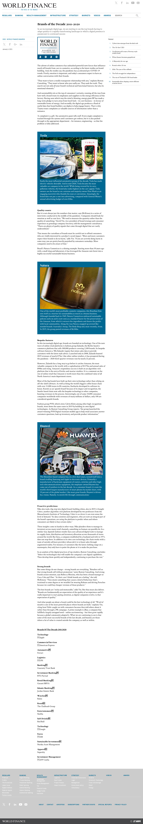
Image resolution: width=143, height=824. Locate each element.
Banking (19, 15)
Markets (86, 15)
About (41, 804)
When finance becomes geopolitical (123, 57)
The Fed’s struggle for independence (123, 73)
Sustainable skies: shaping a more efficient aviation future (125, 82)
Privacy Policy (121, 804)
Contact (50, 804)
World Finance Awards (16, 39)
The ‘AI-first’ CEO (118, 47)
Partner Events (88, 804)
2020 (4, 39)
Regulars (7, 15)
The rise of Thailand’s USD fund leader (124, 77)
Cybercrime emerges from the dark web (125, 43)
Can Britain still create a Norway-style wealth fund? (124, 52)
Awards (107, 15)
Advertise (61, 804)
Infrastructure (58, 15)
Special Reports (105, 804)
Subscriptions (73, 804)
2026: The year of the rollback (121, 69)
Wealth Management (37, 15)
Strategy (73, 15)
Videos (97, 15)
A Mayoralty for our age (120, 61)
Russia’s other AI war (119, 65)
